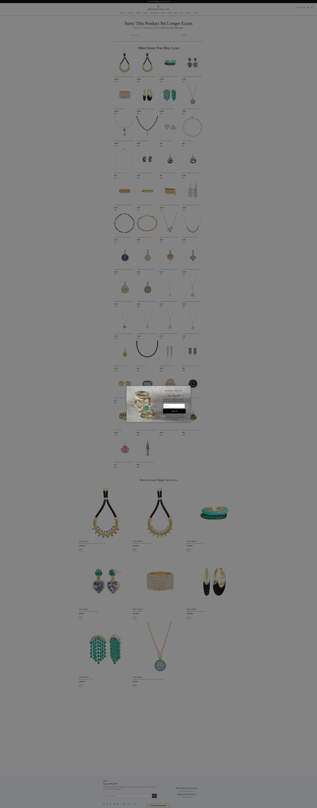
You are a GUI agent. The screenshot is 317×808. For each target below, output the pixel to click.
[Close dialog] (189, 388)
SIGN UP (174, 411)
